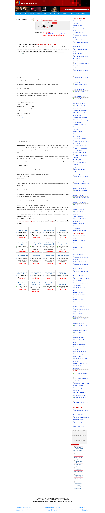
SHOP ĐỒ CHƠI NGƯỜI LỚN (42, 13)
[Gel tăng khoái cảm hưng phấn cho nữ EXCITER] (36, 288)
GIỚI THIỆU (70, 13)
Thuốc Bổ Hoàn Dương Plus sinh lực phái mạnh (49, 230)
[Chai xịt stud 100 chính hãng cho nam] (49, 276)
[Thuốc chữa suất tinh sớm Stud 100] (22, 287)
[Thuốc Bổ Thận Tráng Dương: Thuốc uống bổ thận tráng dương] (36, 234)
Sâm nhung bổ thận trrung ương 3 (63, 230)
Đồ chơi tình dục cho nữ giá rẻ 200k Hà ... (22, 273)
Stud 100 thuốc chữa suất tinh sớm (63, 273)
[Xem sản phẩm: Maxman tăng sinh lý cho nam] (33, 19)
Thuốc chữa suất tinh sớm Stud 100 (23, 283)
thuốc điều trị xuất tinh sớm (61, 221)
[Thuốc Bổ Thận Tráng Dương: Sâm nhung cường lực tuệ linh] (63, 247)
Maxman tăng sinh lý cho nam (36, 256)
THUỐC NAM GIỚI (62, 13)
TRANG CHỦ (19, 13)
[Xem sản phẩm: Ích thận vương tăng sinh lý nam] (17, 19)
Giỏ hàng (77, 13)
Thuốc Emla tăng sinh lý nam (50, 256)
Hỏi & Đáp (83, 13)
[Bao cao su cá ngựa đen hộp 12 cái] (63, 287)
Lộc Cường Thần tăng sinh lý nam (23, 256)
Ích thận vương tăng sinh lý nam (36, 243)
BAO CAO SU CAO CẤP (29, 13)
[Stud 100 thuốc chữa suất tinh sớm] (63, 276)
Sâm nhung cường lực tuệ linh (63, 243)
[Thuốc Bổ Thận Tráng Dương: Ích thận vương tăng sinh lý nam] (36, 247)
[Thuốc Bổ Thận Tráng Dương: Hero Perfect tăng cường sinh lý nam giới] (49, 247)
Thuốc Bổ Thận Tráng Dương (27, 44)
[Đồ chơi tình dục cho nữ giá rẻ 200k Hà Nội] (22, 276)
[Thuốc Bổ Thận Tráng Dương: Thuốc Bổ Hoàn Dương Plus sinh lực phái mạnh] (49, 234)
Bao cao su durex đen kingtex (36, 273)
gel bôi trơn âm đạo (46, 221)
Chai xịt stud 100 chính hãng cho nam (50, 273)
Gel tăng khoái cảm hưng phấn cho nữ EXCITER (36, 284)
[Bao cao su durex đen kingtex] (36, 276)
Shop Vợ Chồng (38, 34)
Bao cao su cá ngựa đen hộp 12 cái (63, 283)
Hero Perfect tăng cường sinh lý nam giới (49, 243)
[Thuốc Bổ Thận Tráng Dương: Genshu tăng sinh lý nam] (22, 247)
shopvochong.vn (39, 35)
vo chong (66, 498)
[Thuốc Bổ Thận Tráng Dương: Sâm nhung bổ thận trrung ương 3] (63, 234)
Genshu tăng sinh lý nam (22, 243)
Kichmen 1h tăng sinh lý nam (63, 256)
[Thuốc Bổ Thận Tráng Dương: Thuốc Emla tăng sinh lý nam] (49, 260)
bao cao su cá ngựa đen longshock (49, 283)
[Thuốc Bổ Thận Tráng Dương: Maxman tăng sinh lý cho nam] (36, 260)
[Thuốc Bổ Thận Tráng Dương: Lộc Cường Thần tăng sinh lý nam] (22, 260)
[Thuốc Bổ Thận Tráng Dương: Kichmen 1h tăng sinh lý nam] (63, 260)
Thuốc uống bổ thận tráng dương (36, 230)
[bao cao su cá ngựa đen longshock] (49, 287)
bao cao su (37, 221)
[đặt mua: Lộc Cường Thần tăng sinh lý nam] (54, 23)
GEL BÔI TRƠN (53, 13)
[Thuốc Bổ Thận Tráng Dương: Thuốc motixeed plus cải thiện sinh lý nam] (22, 234)
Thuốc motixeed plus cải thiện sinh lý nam (22, 230)
